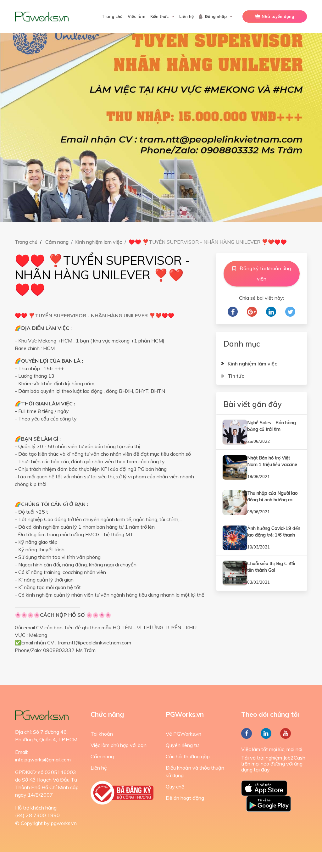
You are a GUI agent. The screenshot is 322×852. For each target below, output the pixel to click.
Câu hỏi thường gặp (188, 756)
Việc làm (136, 16)
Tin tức (235, 376)
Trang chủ (112, 16)
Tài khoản (102, 734)
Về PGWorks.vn (183, 734)
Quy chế (175, 786)
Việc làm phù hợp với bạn (119, 745)
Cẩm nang (57, 242)
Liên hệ (186, 16)
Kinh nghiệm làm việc (98, 242)
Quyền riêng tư (182, 745)
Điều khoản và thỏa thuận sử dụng (195, 771)
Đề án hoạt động (185, 798)
